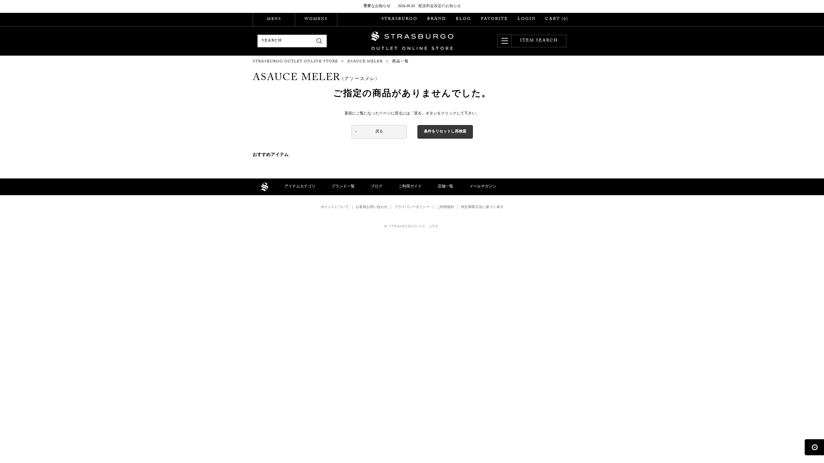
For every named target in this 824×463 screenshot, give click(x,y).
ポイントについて (335, 207)
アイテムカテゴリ (300, 187)
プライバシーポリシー (412, 207)
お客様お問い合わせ (372, 207)
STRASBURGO (399, 19)
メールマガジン (482, 187)
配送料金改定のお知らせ (439, 6)
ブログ (376, 187)
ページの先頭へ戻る (814, 447)
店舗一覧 (445, 187)
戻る (379, 132)
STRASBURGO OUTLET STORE (412, 41)
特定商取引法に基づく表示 (482, 207)
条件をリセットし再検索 (445, 132)
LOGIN (527, 19)
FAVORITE (494, 19)
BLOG (463, 19)
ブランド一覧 (343, 187)
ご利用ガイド (410, 187)
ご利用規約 (445, 207)
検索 (319, 41)
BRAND (436, 19)
